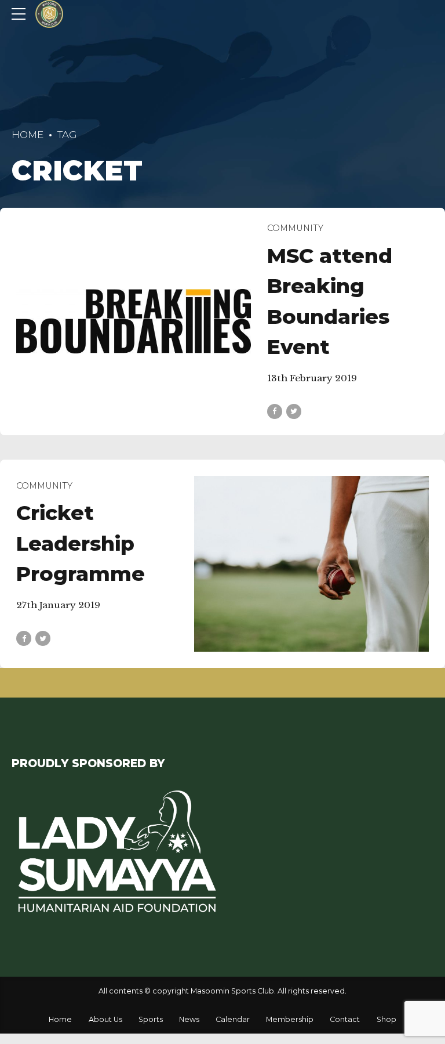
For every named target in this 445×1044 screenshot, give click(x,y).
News (189, 1019)
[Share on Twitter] (293, 411)
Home (27, 134)
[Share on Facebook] (274, 411)
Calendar (233, 1019)
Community (295, 228)
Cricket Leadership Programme (80, 543)
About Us (105, 1019)
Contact (345, 1019)
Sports (150, 1019)
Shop (386, 1019)
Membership (289, 1019)
